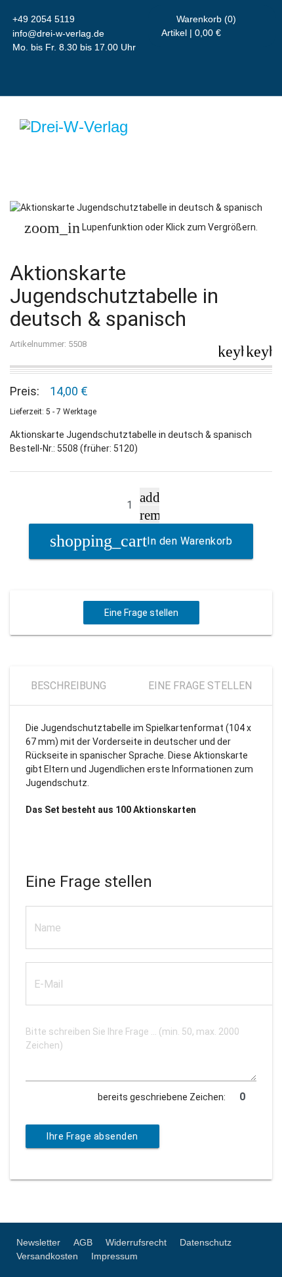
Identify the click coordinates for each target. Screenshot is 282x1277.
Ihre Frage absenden (92, 1136)
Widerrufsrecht (136, 1242)
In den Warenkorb (189, 541)
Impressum (114, 1256)
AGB (82, 1242)
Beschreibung (68, 685)
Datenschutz (206, 1242)
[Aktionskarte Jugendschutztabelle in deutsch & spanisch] (141, 208)
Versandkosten (47, 1256)
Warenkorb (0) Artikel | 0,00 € (199, 26)
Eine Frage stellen (141, 612)
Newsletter (38, 1242)
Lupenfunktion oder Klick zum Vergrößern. (141, 228)
